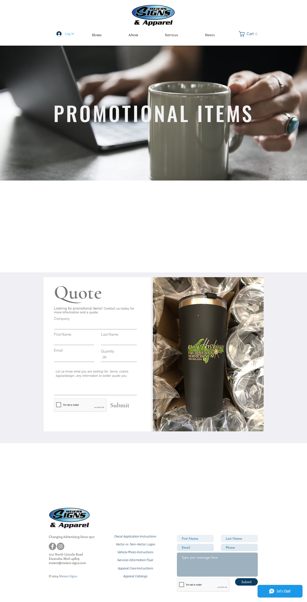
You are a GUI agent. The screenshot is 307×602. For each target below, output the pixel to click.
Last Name (109, 334)
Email (58, 350)
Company (62, 318)
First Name (62, 334)
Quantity (107, 351)
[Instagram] (60, 546)
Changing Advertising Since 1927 (72, 537)
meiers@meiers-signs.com (67, 563)
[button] (249, 34)
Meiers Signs (68, 576)
